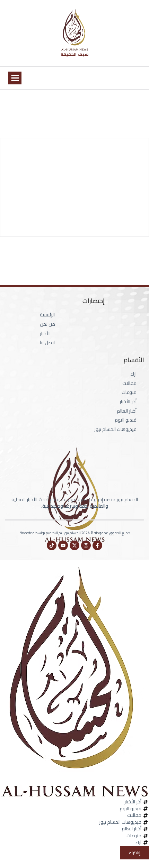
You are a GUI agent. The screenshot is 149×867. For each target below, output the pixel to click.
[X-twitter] (74, 545)
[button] (14, 78)
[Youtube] (63, 545)
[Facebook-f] (97, 545)
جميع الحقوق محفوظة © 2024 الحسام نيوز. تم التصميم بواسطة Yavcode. (74, 532)
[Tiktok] (51, 545)
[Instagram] (86, 545)
